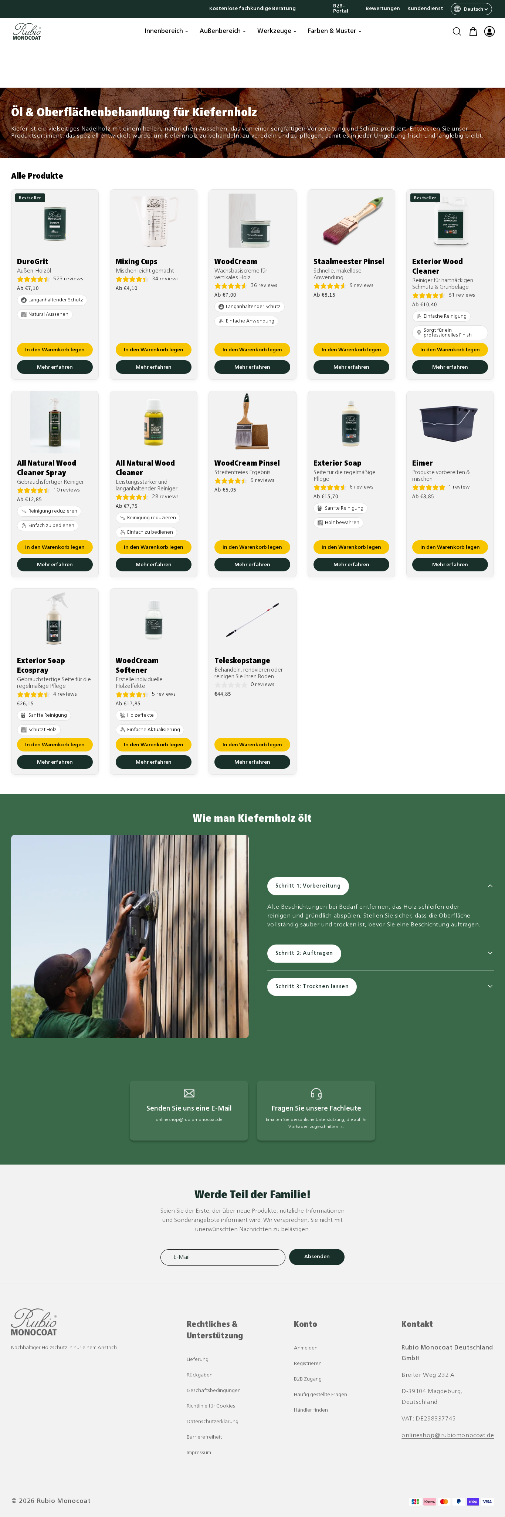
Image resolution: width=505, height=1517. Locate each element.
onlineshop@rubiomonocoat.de (447, 1436)
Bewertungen (383, 8)
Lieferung (198, 1359)
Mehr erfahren (55, 367)
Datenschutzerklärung (212, 1422)
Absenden (317, 1257)
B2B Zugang (308, 1379)
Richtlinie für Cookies (211, 1406)
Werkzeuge (274, 31)
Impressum (199, 1453)
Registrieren (308, 1363)
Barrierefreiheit (204, 1437)
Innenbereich (164, 31)
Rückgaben (200, 1375)
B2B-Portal (340, 9)
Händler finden (311, 1410)
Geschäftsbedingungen (214, 1390)
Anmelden (306, 1348)
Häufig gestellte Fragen (320, 1395)
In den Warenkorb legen (55, 350)
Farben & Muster (332, 31)
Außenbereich (220, 31)
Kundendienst (425, 8)
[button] (457, 31)
